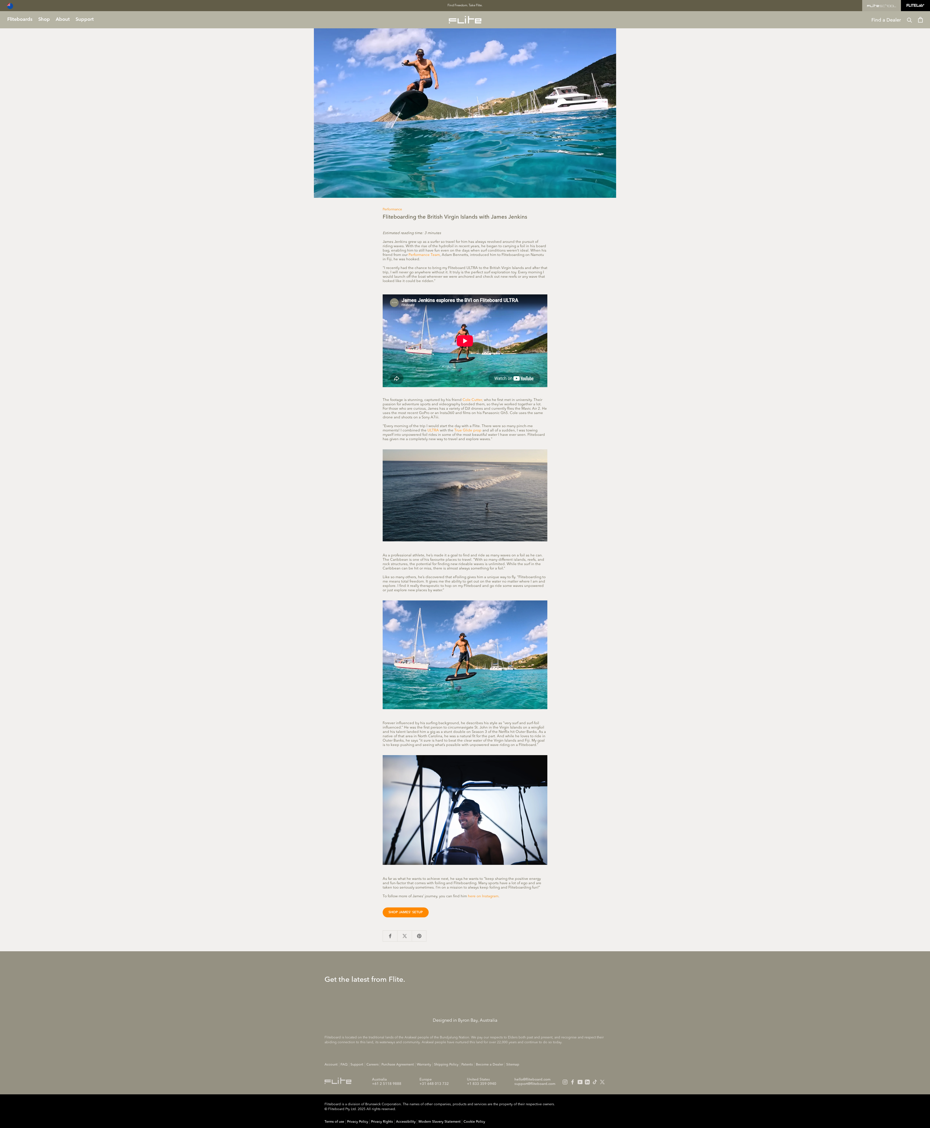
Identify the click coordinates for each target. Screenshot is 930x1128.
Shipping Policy (446, 1064)
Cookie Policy (474, 1121)
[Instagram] (565, 1082)
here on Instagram (483, 896)
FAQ (344, 1064)
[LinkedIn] (587, 1082)
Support (356, 1064)
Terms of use (334, 1121)
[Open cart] (920, 20)
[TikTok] (594, 1082)
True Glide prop (467, 430)
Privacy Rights (382, 1121)
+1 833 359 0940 (481, 1084)
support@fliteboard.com (534, 1084)
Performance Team (424, 255)
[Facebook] (572, 1082)
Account (331, 1064)
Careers (372, 1064)
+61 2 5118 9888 (386, 1084)
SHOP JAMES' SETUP (405, 912)
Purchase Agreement (397, 1064)
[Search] (909, 19)
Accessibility (406, 1121)
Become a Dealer (489, 1064)
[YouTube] (580, 1082)
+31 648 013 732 (434, 1084)
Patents (467, 1064)
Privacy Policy (357, 1121)
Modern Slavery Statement (439, 1121)
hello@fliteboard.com (532, 1080)
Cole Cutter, (473, 400)
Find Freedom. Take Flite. (465, 5)
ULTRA (433, 430)
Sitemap (512, 1064)
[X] (602, 1082)
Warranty (424, 1064)
